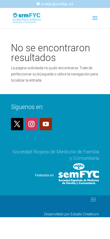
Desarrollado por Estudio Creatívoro (71, 214)
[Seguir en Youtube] (46, 124)
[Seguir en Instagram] (31, 124)
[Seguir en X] (17, 124)
